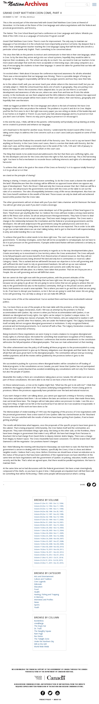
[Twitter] (50, 694)
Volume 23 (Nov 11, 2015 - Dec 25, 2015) (48, 563)
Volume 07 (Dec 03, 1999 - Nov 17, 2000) (48, 520)
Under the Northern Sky (44, 641)
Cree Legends (40, 581)
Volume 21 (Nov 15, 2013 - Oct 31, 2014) (48, 557)
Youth (36, 607)
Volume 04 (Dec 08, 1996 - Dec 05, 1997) (48, 511)
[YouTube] (57, 694)
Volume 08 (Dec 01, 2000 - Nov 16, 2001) (48, 522)
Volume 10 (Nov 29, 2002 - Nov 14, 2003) (49, 528)
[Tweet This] (93, 485)
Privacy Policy (46, 699)
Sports (37, 605)
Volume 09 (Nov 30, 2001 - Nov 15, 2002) (49, 525)
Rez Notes (38, 636)
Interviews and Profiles (43, 599)
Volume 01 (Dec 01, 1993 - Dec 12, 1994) (48, 503)
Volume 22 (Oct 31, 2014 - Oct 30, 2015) (48, 560)
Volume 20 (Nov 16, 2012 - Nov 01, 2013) (49, 555)
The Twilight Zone (41, 639)
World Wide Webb (41, 646)
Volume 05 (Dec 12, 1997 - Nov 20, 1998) (48, 514)
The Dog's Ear (40, 626)
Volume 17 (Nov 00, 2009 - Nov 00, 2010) (49, 547)
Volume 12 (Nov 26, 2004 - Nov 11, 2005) (49, 533)
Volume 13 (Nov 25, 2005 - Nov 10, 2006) (49, 536)
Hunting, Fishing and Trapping (46, 594)
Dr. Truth (38, 628)
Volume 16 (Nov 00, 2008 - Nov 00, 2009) (49, 544)
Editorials (38, 584)
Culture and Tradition (43, 579)
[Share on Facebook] (88, 485)
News (36, 602)
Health (37, 592)
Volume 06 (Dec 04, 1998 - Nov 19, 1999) (48, 517)
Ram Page (38, 633)
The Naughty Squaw (42, 631)
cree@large (39, 623)
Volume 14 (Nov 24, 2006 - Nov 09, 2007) (49, 538)
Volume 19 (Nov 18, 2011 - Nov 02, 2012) (49, 552)
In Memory (38, 597)
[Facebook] (42, 694)
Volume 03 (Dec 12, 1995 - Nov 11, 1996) (48, 509)
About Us (57, 699)
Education (38, 586)
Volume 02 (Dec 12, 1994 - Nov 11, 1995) (48, 506)
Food (36, 589)
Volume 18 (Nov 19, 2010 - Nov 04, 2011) (49, 549)
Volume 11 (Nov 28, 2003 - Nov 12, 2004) (49, 530)
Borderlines (39, 621)
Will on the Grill (40, 644)
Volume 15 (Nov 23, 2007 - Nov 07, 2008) (49, 541)
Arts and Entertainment (43, 576)
